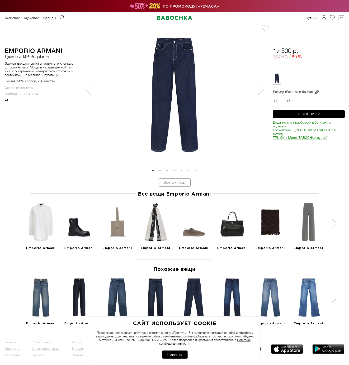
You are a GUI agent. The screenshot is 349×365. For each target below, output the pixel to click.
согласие (217, 333)
